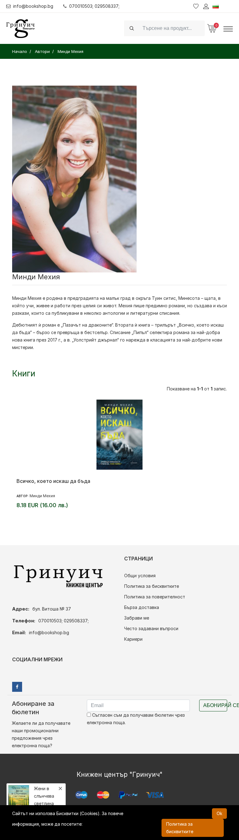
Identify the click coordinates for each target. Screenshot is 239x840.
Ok (219, 813)
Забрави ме (136, 618)
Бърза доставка (141, 607)
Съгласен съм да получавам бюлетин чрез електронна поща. (136, 718)
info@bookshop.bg (33, 6)
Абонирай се (215, 705)
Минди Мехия (42, 495)
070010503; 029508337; (94, 6)
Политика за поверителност (154, 596)
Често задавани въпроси (151, 628)
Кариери (133, 639)
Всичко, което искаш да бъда (53, 481)
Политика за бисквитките (151, 586)
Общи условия (140, 575)
